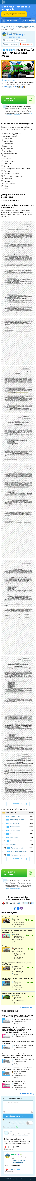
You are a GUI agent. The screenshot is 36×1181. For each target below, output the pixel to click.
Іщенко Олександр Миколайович (16, 36)
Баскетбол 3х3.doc (16, 827)
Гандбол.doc (14, 837)
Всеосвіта (4, 26)
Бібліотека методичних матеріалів (22, 26)
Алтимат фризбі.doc (17, 820)
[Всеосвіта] (3, 2)
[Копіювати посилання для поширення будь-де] (14, 908)
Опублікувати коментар (18, 1116)
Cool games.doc (15, 816)
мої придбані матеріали (18, 114)
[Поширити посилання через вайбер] (21, 908)
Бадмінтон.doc (15, 823)
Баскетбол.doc (15, 830)
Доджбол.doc (15, 844)
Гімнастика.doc (15, 841)
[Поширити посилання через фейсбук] (18, 908)
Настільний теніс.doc (18, 855)
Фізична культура (10, 28)
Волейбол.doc (15, 834)
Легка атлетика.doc (17, 848)
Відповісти (8, 1149)
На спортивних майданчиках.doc (22, 851)
